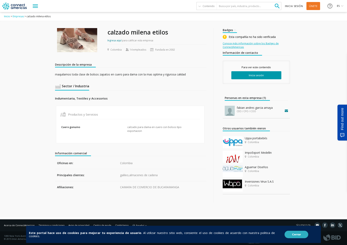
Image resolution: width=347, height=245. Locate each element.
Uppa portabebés (256, 138)
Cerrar (296, 234)
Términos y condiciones (51, 225)
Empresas (18, 16)
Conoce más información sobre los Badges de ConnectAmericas (251, 45)
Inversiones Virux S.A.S (259, 181)
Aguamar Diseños (256, 167)
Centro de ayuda (102, 225)
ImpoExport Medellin (258, 153)
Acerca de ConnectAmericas (19, 225)
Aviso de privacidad (78, 225)
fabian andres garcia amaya (255, 108)
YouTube (317, 225)
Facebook (325, 225)
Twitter (340, 225)
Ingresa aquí (114, 40)
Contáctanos (122, 225)
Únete (313, 6)
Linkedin (332, 225)
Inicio (7, 16)
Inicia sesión (256, 75)
